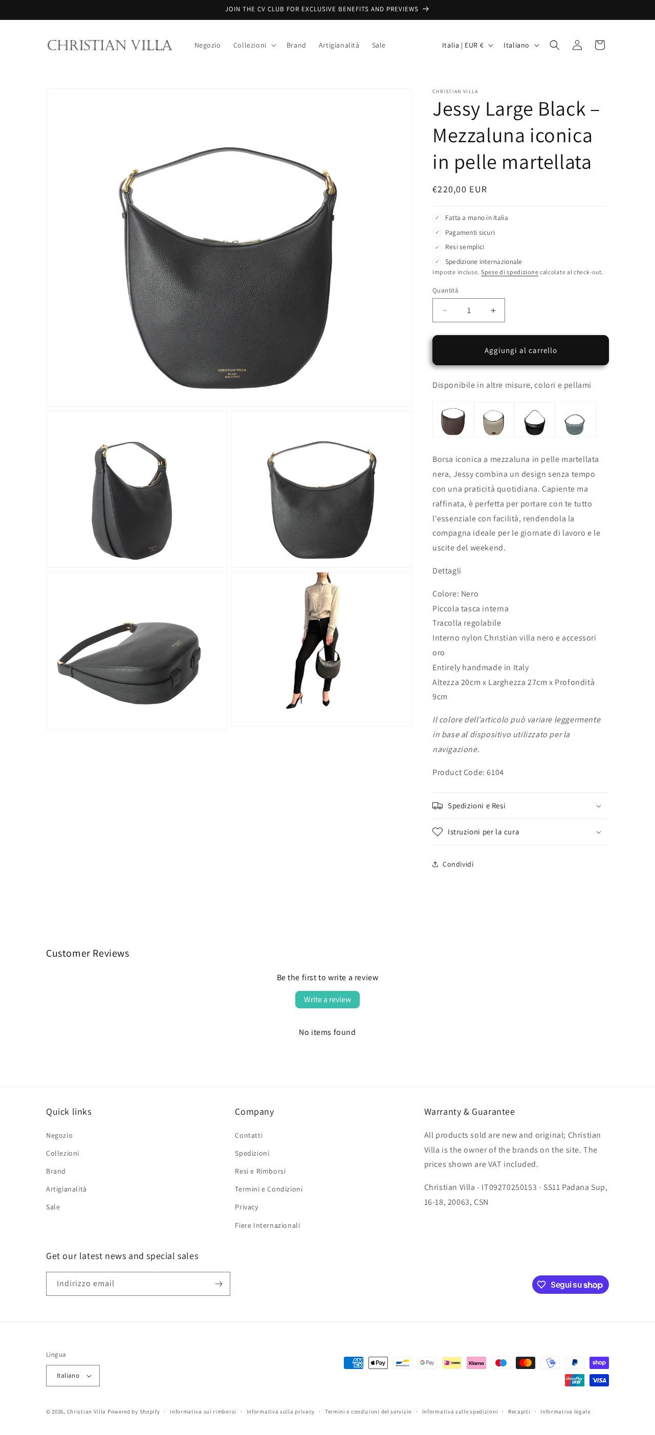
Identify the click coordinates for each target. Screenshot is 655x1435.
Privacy (246, 1206)
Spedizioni (252, 1153)
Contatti (249, 1135)
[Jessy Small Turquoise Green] (576, 436)
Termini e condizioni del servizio (368, 1411)
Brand (56, 1171)
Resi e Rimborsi (260, 1171)
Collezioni (62, 1153)
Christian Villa (86, 1411)
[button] (253, 45)
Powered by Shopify (133, 1411)
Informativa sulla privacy (281, 1411)
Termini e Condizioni (268, 1189)
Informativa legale (565, 1411)
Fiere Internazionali (267, 1225)
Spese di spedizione (509, 272)
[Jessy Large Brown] (453, 436)
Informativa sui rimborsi (203, 1411)
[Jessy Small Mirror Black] (534, 436)
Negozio (59, 1135)
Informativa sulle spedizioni (460, 1411)
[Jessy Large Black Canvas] (494, 436)
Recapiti (519, 1411)
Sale (53, 1206)
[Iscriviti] (218, 1284)
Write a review (327, 999)
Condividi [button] (458, 864)
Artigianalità (66, 1189)
